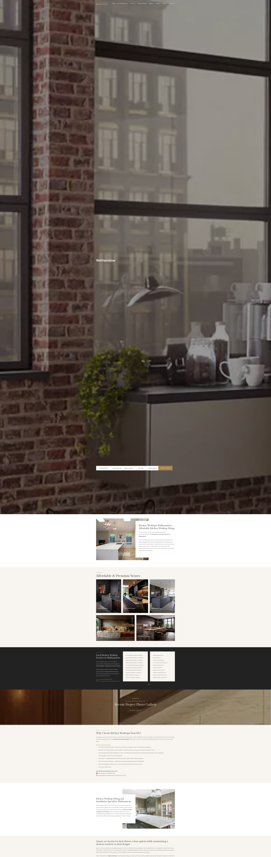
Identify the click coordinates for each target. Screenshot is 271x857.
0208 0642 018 (111, 773)
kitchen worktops (143, 534)
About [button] (165, 3)
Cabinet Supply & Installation (132, 675)
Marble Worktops (156, 608)
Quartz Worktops (103, 608)
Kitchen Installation (157, 667)
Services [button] (133, 3)
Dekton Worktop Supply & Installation (134, 662)
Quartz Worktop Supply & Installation (134, 655)
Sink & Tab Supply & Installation (133, 677)
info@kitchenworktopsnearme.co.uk (110, 681)
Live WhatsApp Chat (152, 468)
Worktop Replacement (158, 655)
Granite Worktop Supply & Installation (134, 657)
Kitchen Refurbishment (158, 665)
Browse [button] (151, 3)
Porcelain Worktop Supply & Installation (135, 665)
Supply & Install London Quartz (160, 677)
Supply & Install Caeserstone (159, 672)
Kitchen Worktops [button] (122, 3)
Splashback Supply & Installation (133, 672)
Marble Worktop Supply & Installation (134, 660)
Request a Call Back (129, 468)
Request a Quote (165, 468)
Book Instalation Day (117, 468)
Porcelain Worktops (144, 636)
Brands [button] (158, 3)
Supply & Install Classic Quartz (160, 675)
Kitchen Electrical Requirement (160, 662)
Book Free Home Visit (103, 468)
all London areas (107, 767)
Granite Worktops (129, 608)
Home (113, 3)
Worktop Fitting (156, 657)
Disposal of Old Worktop (158, 660)
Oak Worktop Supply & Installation (133, 670)
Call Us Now (140, 468)
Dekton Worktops (103, 636)
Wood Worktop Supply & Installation (134, 667)
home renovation (139, 852)
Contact (171, 3)
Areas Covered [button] (142, 3)
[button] (149, 684)
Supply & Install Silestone (159, 670)
